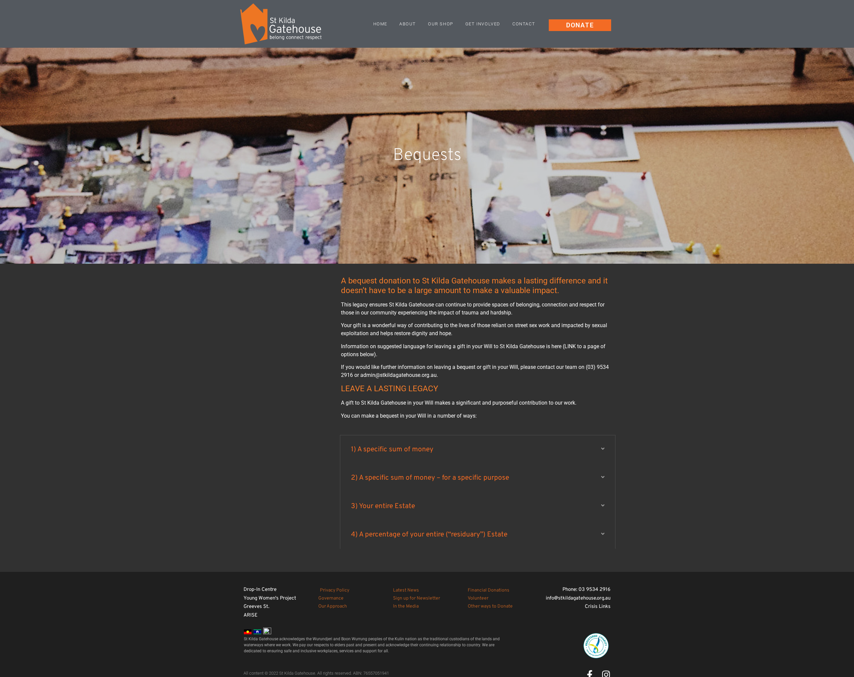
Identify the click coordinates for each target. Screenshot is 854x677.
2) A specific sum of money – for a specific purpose (430, 477)
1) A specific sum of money (392, 449)
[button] (477, 449)
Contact (523, 23)
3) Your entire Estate (383, 506)
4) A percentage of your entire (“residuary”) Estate (429, 534)
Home (380, 23)
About (407, 23)
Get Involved (482, 23)
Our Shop (440, 23)
